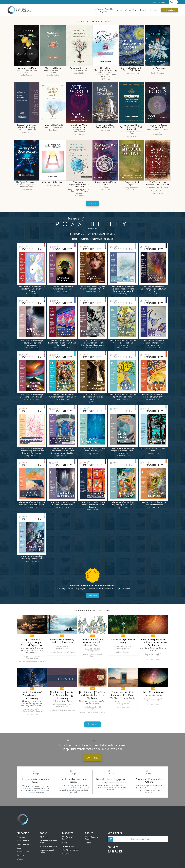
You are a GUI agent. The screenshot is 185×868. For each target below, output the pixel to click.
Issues (75, 239)
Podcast (108, 239)
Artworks (96, 239)
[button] (173, 2)
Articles (85, 239)
